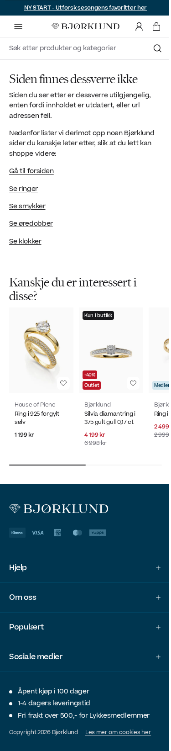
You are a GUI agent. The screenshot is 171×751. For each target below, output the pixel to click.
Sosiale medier (35, 653)
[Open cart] (156, 26)
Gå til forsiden (31, 171)
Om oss (22, 593)
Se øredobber (31, 223)
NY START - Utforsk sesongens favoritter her (85, 8)
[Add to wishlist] (63, 383)
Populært (26, 623)
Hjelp (18, 564)
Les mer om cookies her (118, 729)
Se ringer (23, 189)
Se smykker (27, 206)
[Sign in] (139, 26)
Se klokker (25, 241)
